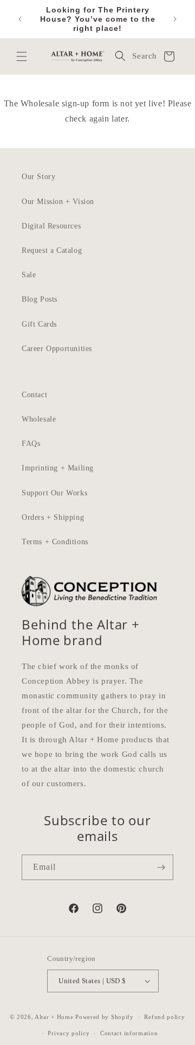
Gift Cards (39, 324)
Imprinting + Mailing (58, 468)
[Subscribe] (161, 867)
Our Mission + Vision (58, 201)
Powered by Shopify (104, 1017)
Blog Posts (39, 299)
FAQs (31, 443)
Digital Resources (51, 226)
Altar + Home (54, 1017)
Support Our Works (54, 493)
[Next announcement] (175, 19)
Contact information (129, 1033)
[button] (22, 56)
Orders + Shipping (53, 517)
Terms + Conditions (55, 542)
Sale (29, 275)
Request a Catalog (52, 250)
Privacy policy (68, 1033)
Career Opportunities (57, 349)
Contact (34, 395)
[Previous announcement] (20, 19)
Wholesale (39, 419)
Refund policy (164, 1017)
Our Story (38, 177)
